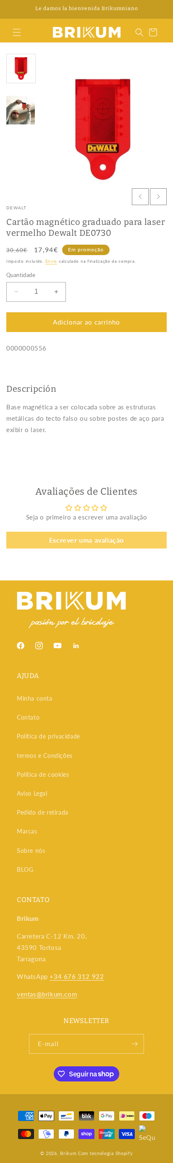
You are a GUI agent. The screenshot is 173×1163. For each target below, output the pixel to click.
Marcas (27, 831)
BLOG (25, 869)
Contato (28, 717)
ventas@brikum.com (47, 994)
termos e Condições (45, 755)
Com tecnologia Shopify (105, 1153)
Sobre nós (31, 850)
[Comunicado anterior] (15, 9)
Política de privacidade (48, 736)
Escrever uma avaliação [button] (86, 540)
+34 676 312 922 (77, 976)
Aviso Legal (32, 793)
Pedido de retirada (42, 812)
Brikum (68, 1153)
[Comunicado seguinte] (157, 9)
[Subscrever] (134, 1044)
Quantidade (20, 275)
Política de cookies (43, 774)
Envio (51, 261)
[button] (17, 32)
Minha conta (34, 698)
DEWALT (16, 207)
